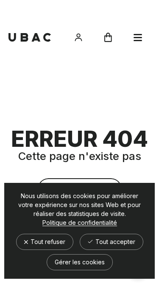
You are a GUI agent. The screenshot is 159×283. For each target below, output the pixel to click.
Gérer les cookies (80, 262)
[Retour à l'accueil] (29, 37)
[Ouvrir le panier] (108, 37)
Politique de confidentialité (79, 222)
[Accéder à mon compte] (78, 37)
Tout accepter (114, 241)
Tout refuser (47, 241)
